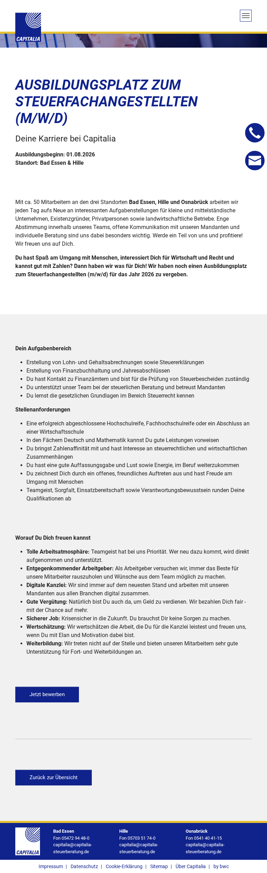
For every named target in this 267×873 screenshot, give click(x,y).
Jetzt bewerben (47, 694)
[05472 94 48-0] (254, 132)
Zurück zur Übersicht (54, 777)
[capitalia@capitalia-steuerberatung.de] (254, 160)
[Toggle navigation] (246, 16)
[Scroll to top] (251, 857)
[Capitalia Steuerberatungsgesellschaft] (28, 15)
